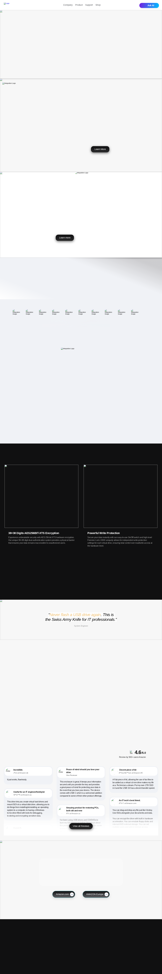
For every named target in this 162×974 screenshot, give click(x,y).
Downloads (141, 940)
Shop (98, 5)
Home (112, 940)
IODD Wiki (140, 948)
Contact (139, 944)
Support (89, 5)
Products (114, 944)
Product (79, 5)
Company (68, 5)
